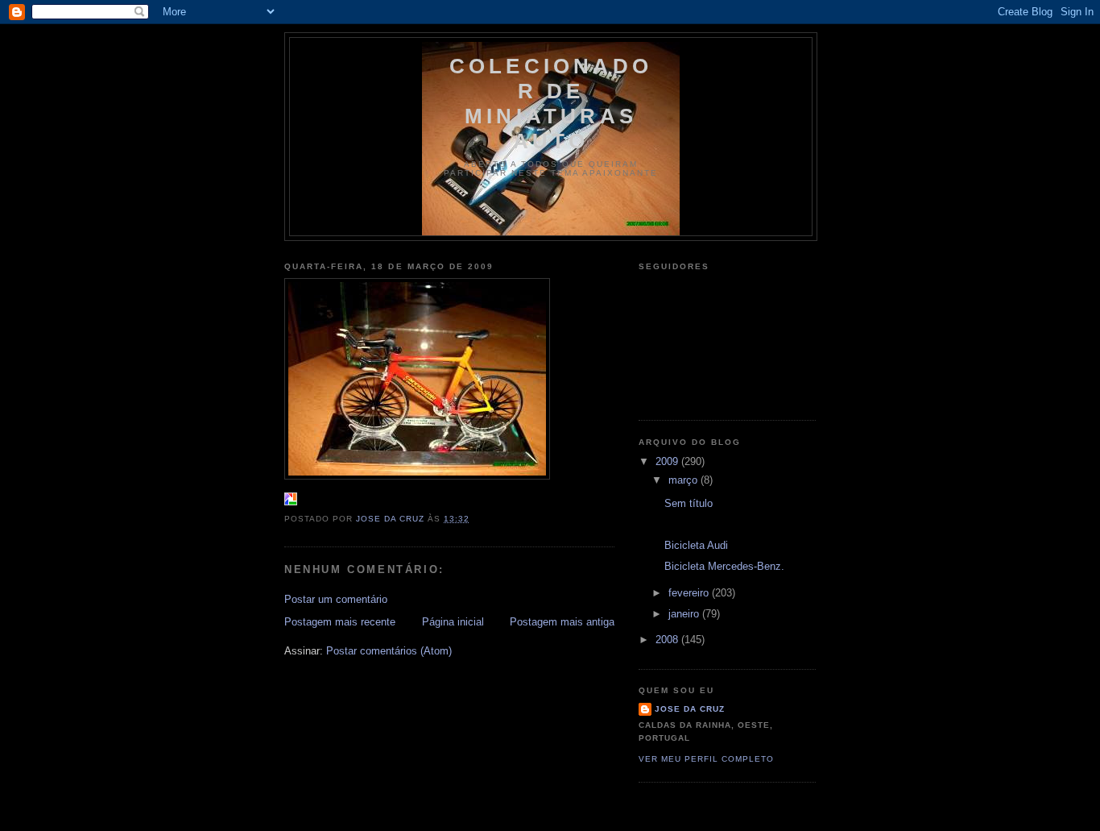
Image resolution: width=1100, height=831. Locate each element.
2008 (668, 640)
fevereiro (690, 593)
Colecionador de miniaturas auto (550, 103)
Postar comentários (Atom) (389, 651)
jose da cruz (690, 708)
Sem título (688, 503)
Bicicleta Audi (696, 545)
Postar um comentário (335, 599)
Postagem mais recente (339, 622)
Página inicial (453, 622)
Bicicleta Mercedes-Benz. (724, 566)
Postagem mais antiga (562, 622)
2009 (668, 461)
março (684, 480)
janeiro (685, 614)
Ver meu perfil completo (706, 758)
